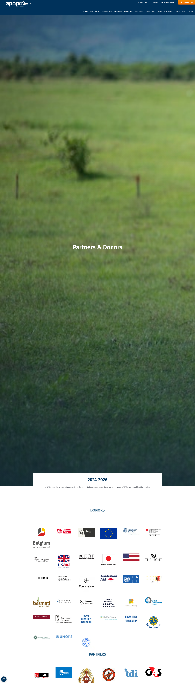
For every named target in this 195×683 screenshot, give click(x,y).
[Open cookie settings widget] (4, 679)
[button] (95, 12)
